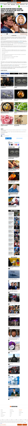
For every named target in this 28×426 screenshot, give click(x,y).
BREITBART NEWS (14, 406)
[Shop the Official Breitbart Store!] (17, 143)
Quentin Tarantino (6, 71)
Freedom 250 (5, 4)
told (11, 65)
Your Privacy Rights (3, 424)
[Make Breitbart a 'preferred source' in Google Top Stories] (23, 34)
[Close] (27, 421)
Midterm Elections (22, 4)
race (9, 71)
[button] (0, 0)
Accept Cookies (19, 424)
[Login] (26, 0)
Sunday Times (21, 41)
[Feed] (25, 419)
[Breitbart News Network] (9, 143)
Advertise (11, 412)
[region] (14, 423)
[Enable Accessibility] (27, 0)
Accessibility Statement (3, 412)
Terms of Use (2, 416)
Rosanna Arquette (12, 71)
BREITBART (15, 0)
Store (10, 416)
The (18, 41)
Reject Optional (25, 424)
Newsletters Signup (21, 412)
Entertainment (2, 71)
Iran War (9, 4)
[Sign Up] (19, 2)
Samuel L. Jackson (16, 71)
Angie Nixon (17, 4)
